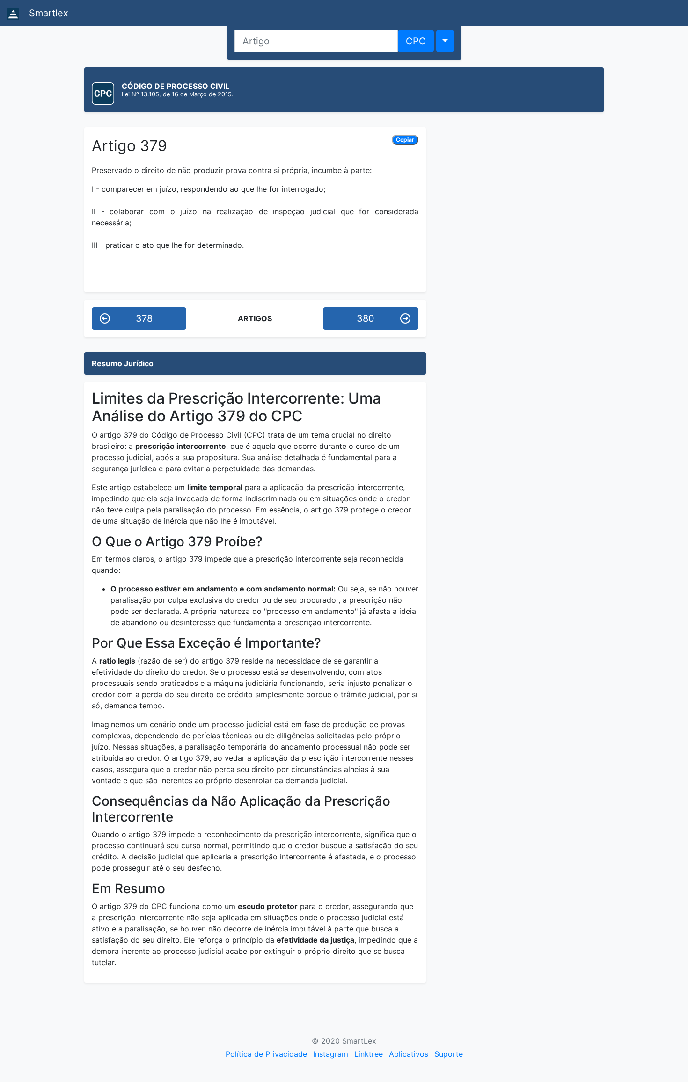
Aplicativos (408, 1054)
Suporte (448, 1054)
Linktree (368, 1054)
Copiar (405, 139)
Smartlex (47, 13)
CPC (416, 41)
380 (365, 318)
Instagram (330, 1054)
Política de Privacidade (266, 1054)
